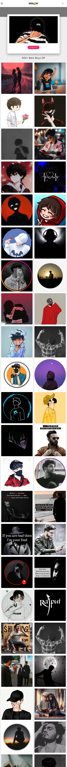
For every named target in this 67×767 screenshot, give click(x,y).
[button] (2, 3)
